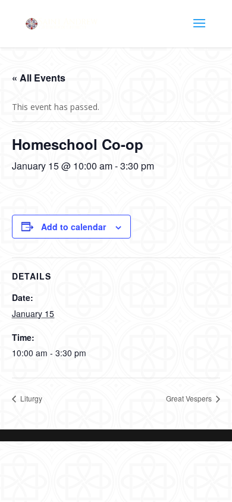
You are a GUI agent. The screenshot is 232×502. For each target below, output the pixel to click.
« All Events (38, 77)
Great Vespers (190, 398)
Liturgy (30, 398)
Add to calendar (73, 227)
